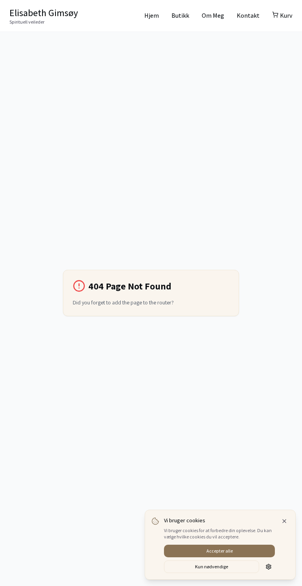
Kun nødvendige (211, 566)
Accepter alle (219, 551)
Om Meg (213, 15)
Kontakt (248, 15)
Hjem (151, 15)
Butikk (180, 15)
